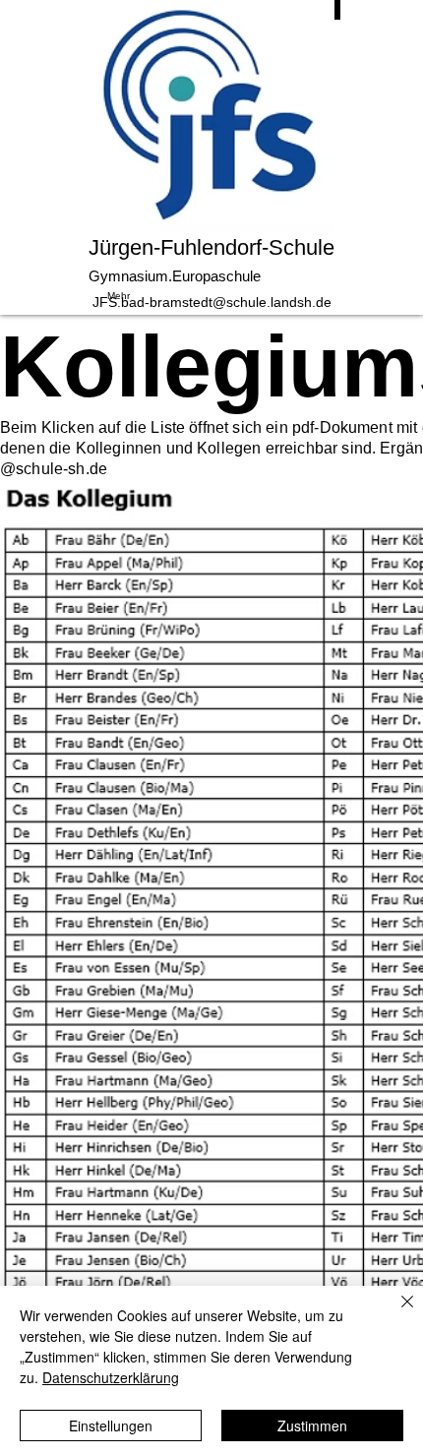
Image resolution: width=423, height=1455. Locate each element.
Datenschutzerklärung (110, 1377)
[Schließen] (395, 1313)
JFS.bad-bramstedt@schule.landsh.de (212, 302)
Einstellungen (110, 1425)
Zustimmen (312, 1425)
